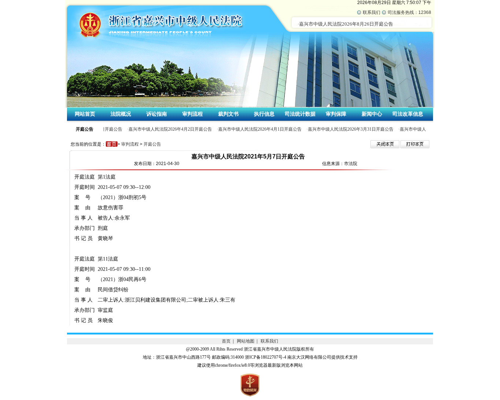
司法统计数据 (300, 114)
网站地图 (245, 341)
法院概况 (121, 114)
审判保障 (336, 114)
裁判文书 (228, 114)
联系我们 (371, 12)
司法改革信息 (407, 114)
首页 (226, 341)
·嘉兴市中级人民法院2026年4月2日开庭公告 (168, 129)
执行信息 (264, 114)
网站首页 (85, 114)
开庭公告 (152, 144)
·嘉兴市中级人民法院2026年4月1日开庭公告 (257, 129)
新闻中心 (372, 114)
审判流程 (192, 114)
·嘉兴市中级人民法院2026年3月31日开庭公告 (348, 129)
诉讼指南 (156, 114)
